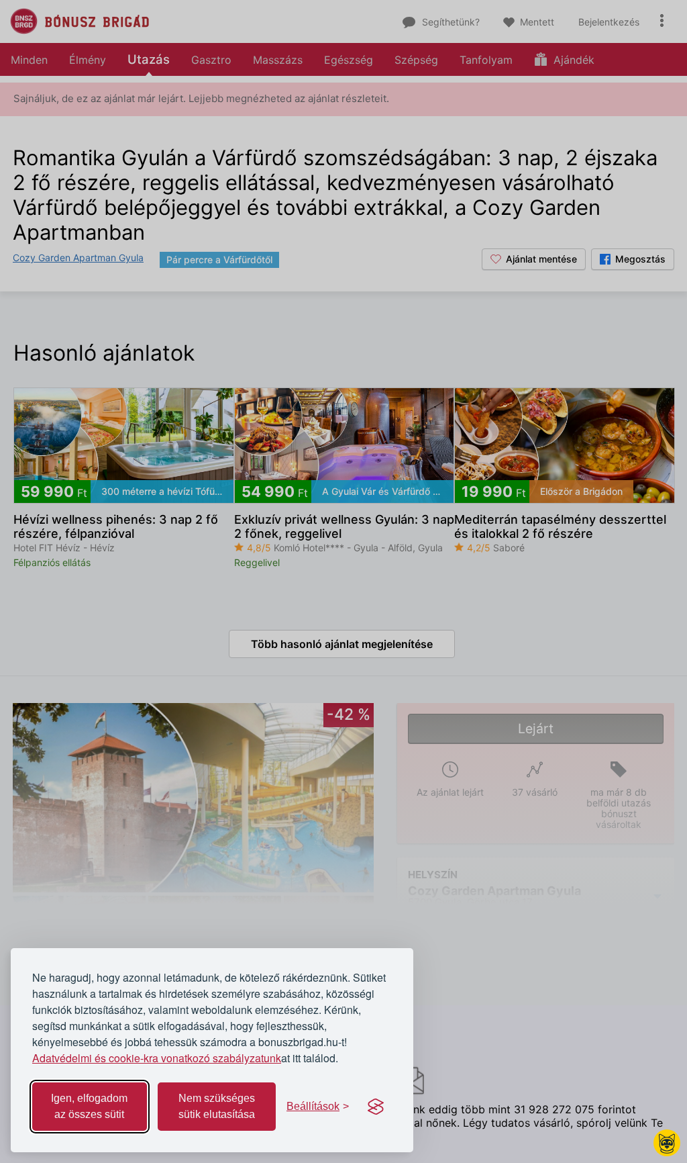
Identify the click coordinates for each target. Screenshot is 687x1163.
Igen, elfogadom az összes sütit (89, 1106)
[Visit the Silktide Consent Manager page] (376, 1106)
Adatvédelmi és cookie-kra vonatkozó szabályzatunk (156, 1058)
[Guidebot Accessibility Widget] (666, 1142)
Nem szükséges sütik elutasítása (216, 1106)
